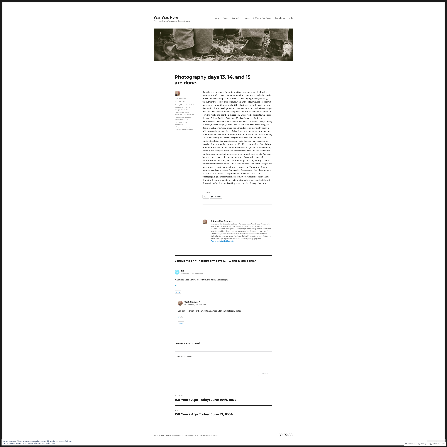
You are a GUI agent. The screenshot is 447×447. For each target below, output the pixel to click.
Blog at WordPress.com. (175, 436)
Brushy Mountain (181, 105)
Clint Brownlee (180, 98)
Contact (235, 18)
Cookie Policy (50, 443)
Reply (178, 292)
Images (245, 18)
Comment (264, 373)
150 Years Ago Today (262, 18)
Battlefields (279, 18)
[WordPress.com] (290, 435)
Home (216, 18)
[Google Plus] (281, 435)
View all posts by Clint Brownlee (222, 241)
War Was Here (166, 17)
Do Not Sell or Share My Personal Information (201, 436)
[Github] (286, 435)
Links (290, 18)
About (225, 18)
